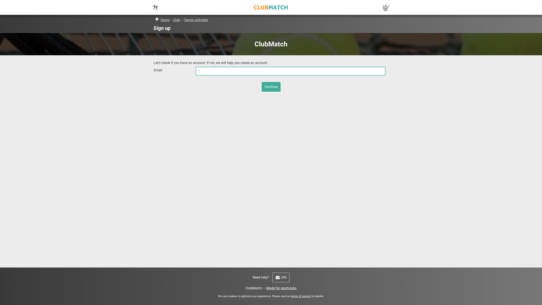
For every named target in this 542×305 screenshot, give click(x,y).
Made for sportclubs (281, 288)
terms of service (301, 296)
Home (164, 20)
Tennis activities (196, 20)
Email (158, 70)
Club (176, 20)
